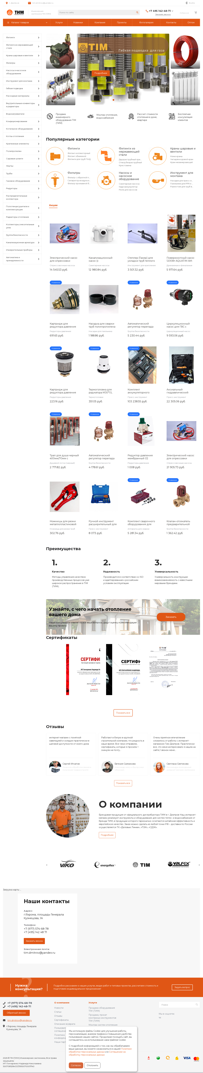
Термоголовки (96, 397)
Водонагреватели (15, 114)
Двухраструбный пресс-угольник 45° (137, 159)
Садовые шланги (14, 158)
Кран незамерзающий (181, 162)
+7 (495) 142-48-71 (19, 1006)
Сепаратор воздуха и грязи (81, 180)
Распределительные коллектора (16, 197)
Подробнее (100, 73)
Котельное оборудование (19, 129)
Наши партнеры (62, 1042)
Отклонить (92, 1065)
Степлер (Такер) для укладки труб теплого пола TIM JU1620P (141, 260)
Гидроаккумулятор (128, 187)
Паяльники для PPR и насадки (185, 183)
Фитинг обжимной (77, 156)
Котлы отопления (15, 136)
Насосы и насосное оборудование (16, 72)
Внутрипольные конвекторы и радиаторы (20, 105)
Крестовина (125, 165)
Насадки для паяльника (100, 331)
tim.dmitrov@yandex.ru (42, 3)
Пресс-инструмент (137, 397)
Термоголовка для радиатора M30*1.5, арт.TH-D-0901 (100, 392)
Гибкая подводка (14, 88)
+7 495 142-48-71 (160, 11)
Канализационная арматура (20, 242)
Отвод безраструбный (130, 162)
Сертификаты (61, 1020)
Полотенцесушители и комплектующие (17, 208)
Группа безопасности (17, 235)
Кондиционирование (16, 121)
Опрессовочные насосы (62, 265)
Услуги (93, 1002)
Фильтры (10, 63)
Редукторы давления (60, 331)
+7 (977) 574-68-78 (36, 928)
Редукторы (11, 188)
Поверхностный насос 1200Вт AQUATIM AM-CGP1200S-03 (180, 260)
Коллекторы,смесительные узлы (20, 226)
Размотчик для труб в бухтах (184, 186)
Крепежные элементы (17, 143)
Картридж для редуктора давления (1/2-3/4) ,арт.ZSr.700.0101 (64, 326)
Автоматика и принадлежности (14, 259)
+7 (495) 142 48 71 (35, 932)
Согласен (76, 1065)
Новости (58, 1008)
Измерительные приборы (19, 250)
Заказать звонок (34, 941)
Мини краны (176, 156)
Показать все (123, 713)
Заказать (171, 617)
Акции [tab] (53, 205)
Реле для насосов (128, 189)
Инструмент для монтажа (19, 81)
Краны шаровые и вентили (19, 55)
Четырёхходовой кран (181, 159)
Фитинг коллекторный (79, 153)
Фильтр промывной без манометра (86, 183)
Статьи (57, 1012)
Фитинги (10, 37)
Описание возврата (64, 1024)
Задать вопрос (182, 987)
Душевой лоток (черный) (62, 463)
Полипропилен (13, 151)
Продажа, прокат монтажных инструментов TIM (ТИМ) (102, 1018)
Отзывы (58, 1016)
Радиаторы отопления (17, 217)
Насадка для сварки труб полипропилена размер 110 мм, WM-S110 (103, 326)
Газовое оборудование (18, 181)
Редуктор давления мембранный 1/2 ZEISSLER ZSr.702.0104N (142, 458)
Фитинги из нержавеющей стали (19, 46)
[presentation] (80, 72)
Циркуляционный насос (178, 331)
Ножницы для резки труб (62, 529)
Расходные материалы (17, 96)
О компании (61, 1002)
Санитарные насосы (129, 184)
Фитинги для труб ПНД (79, 159)
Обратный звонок (16, 1012)
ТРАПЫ (9, 166)
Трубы (9, 173)
